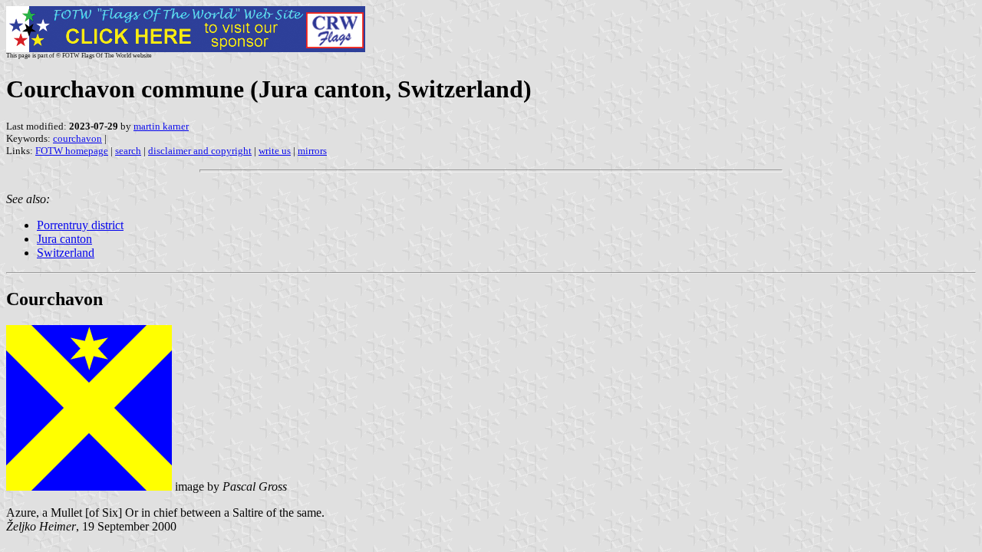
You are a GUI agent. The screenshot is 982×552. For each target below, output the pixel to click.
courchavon (77, 138)
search (128, 150)
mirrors (312, 150)
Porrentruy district (80, 225)
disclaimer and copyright (200, 150)
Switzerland (65, 252)
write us (275, 150)
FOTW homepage (71, 150)
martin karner (161, 126)
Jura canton (64, 238)
